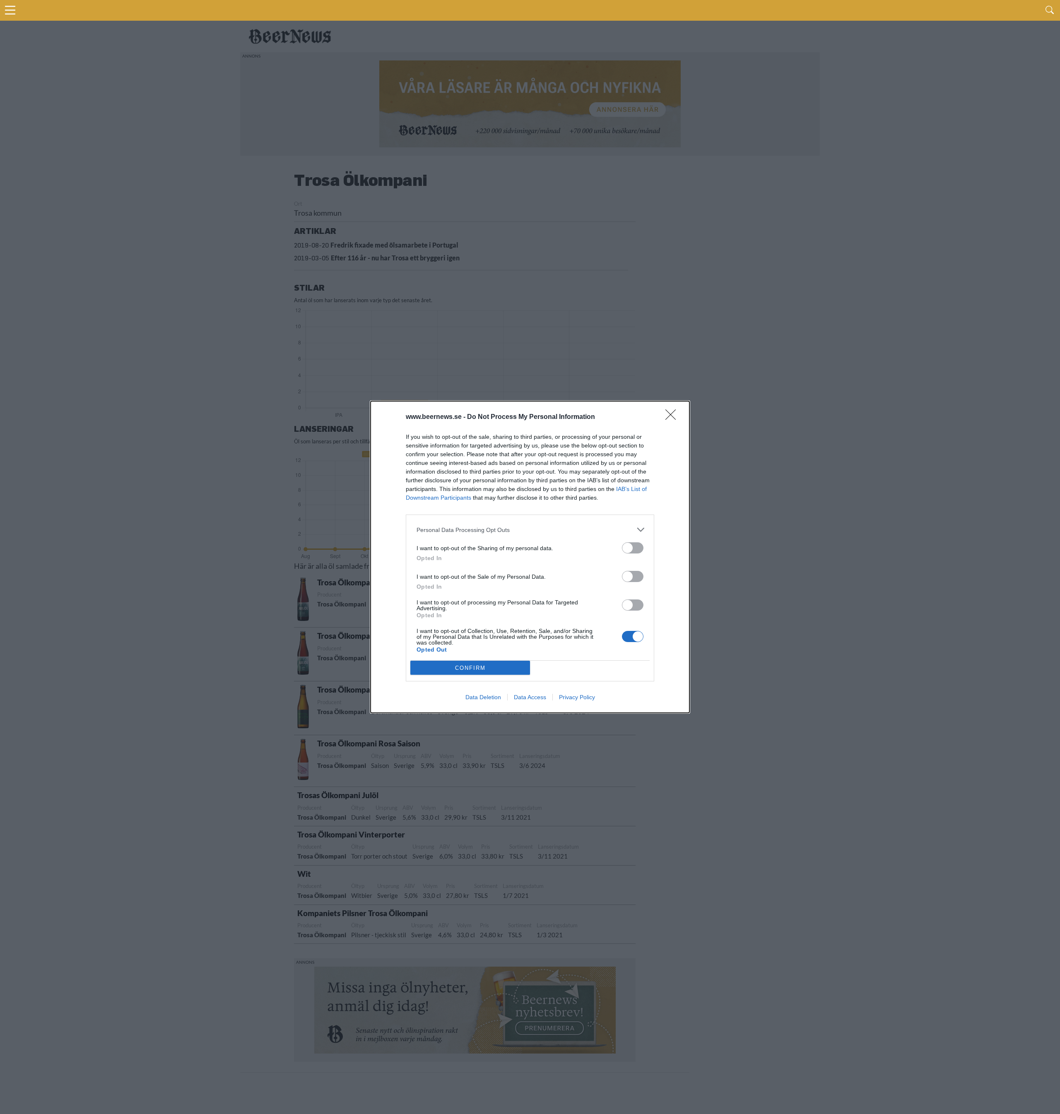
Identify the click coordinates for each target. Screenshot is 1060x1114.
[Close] (673, 417)
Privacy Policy (577, 697)
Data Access (530, 697)
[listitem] (530, 529)
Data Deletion (483, 697)
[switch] (632, 547)
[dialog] (530, 557)
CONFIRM (470, 668)
